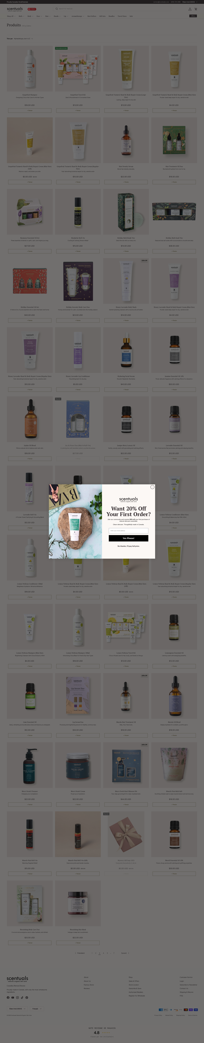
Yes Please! (128, 538)
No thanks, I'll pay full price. (129, 546)
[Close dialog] (152, 487)
